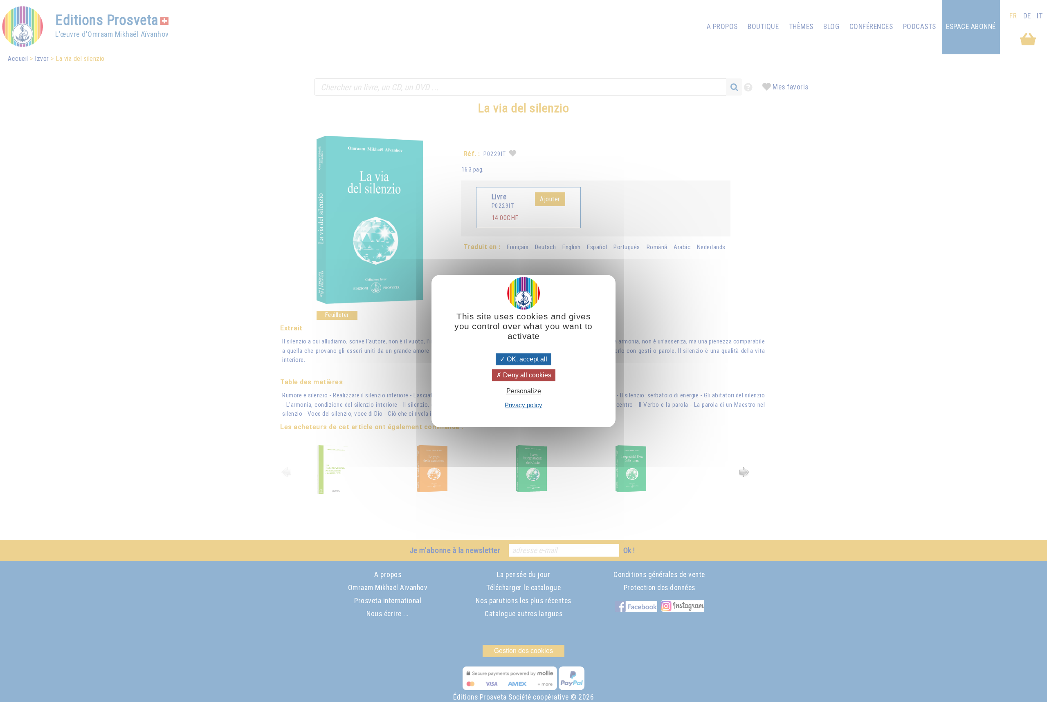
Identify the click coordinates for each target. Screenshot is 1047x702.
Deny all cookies (526, 375)
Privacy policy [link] (523, 404)
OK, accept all (526, 359)
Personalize (523, 391)
